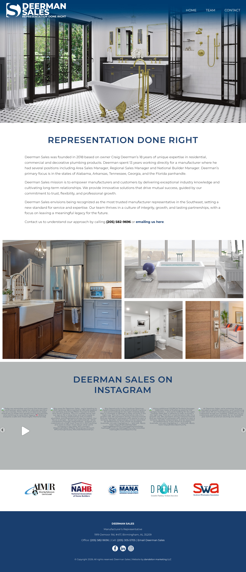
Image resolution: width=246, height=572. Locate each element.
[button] (2, 430)
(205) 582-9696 (99, 540)
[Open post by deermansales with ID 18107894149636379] (221, 431)
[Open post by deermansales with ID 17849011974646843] (123, 431)
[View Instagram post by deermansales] (44, 449)
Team (210, 10)
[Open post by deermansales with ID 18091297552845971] (172, 431)
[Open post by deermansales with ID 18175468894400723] (74, 431)
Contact (232, 10)
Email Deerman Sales (151, 540)
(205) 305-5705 (126, 540)
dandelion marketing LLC (157, 559)
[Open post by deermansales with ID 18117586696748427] (24, 431)
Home (191, 10)
